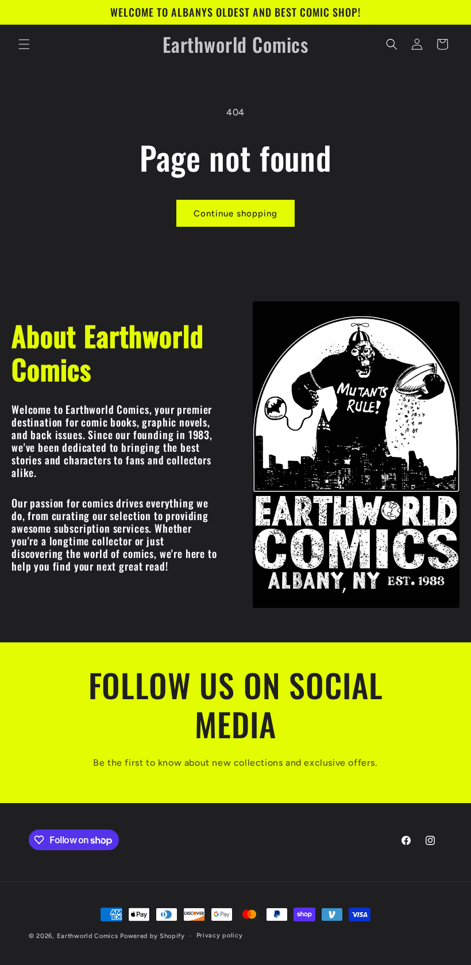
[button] (24, 44)
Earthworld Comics (87, 936)
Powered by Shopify (152, 936)
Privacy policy (219, 935)
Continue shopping (235, 213)
